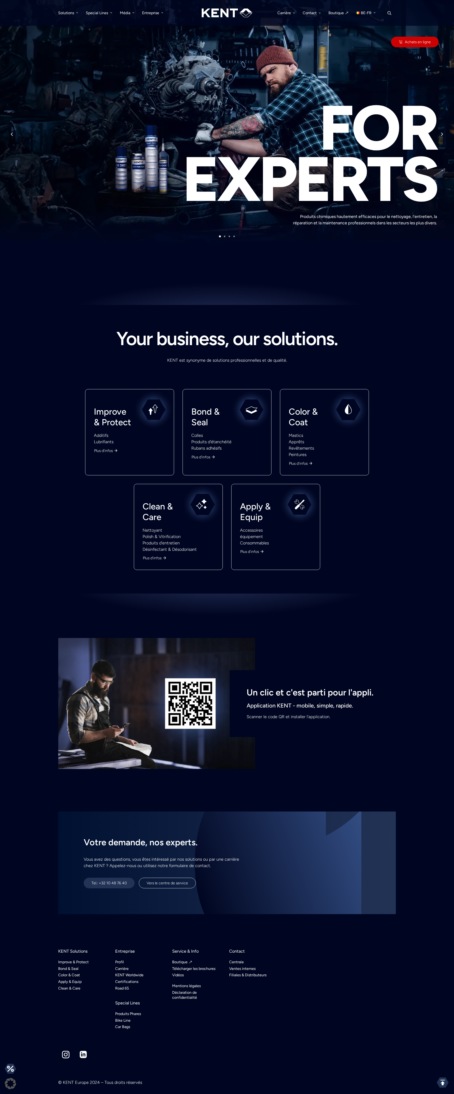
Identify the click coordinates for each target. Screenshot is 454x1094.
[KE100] (227, 536)
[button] (10, 1083)
